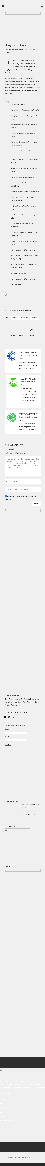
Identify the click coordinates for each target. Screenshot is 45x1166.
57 (31, 335)
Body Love (4, 1100)
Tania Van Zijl (30, 49)
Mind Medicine (18, 49)
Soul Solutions (6, 1121)
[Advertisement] (23, 773)
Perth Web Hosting (29, 1157)
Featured (9, 49)
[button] (10, 453)
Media (2, 1112)
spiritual (34, 318)
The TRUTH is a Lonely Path (28, 814)
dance (14, 318)
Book (2, 1104)
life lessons (24, 318)
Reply (21, 358)
